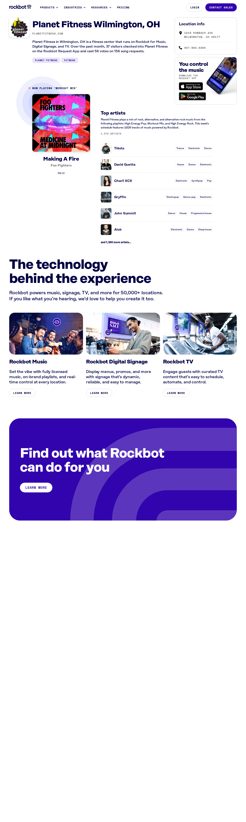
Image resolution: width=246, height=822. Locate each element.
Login (194, 7)
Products (47, 7)
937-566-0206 (195, 48)
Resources (99, 7)
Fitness (69, 60)
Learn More (22, 393)
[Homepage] (20, 7)
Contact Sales (221, 7)
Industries (73, 7)
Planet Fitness (46, 60)
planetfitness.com (47, 33)
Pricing (123, 7)
